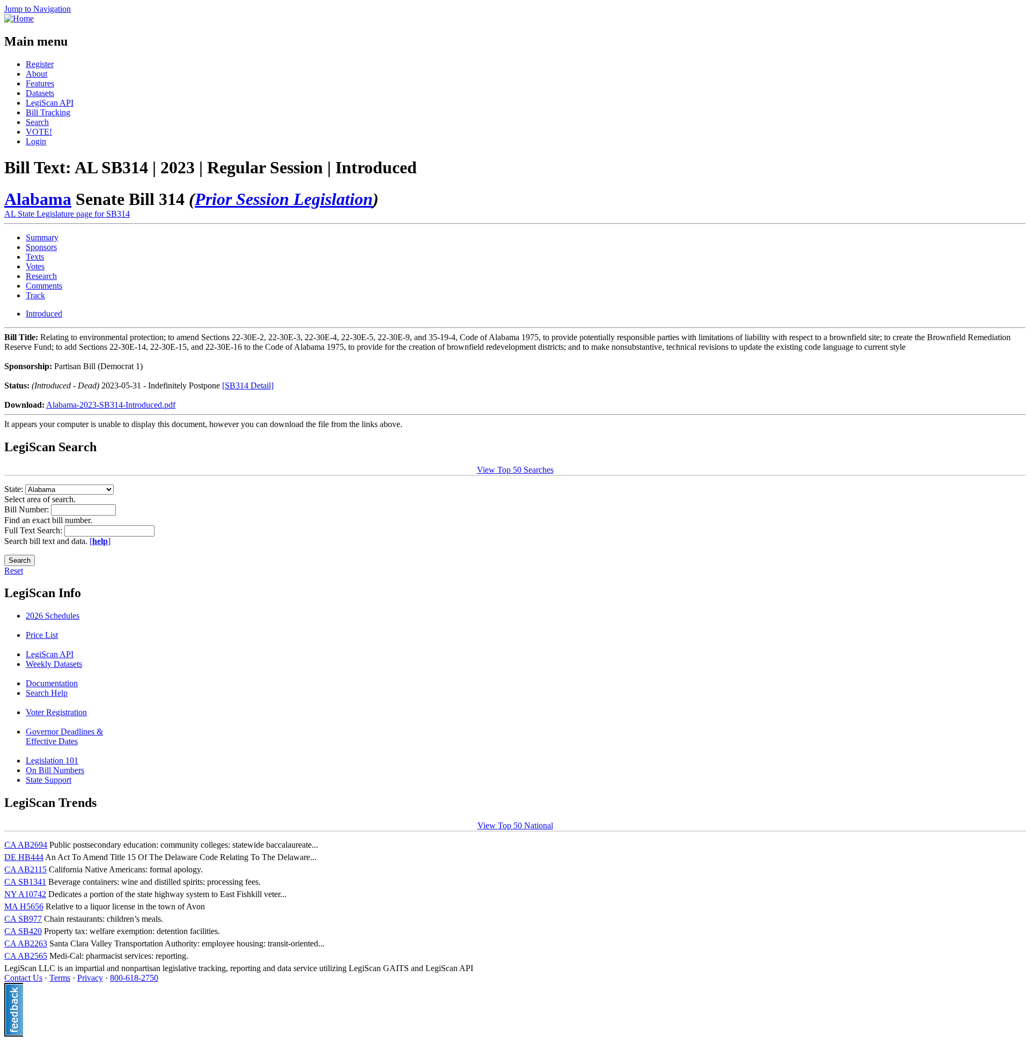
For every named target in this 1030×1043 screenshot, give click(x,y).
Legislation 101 (52, 760)
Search (37, 122)
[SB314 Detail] (248, 385)
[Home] (19, 18)
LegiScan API (49, 102)
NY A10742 (25, 894)
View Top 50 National (515, 825)
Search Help (47, 692)
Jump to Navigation (37, 8)
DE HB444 (23, 857)
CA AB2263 (25, 943)
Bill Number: (27, 509)
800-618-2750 (134, 977)
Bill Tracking (48, 112)
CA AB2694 (25, 844)
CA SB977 (23, 918)
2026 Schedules (52, 615)
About (36, 73)
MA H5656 (23, 906)
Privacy (90, 977)
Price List (42, 635)
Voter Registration (56, 712)
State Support (48, 779)
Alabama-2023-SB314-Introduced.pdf (110, 404)
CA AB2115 (25, 869)
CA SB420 (23, 931)
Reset (13, 570)
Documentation (52, 683)
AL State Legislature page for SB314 (67, 213)
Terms (59, 977)
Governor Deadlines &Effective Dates (64, 736)
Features (40, 83)
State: (14, 489)
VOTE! (39, 131)
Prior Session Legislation (284, 199)
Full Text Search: (34, 530)
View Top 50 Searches (515, 469)
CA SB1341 (25, 881)
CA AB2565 (25, 955)
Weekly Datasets (54, 664)
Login (36, 141)
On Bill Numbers (55, 770)
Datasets (40, 93)
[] (100, 541)
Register (40, 64)
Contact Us (23, 977)
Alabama (37, 199)
